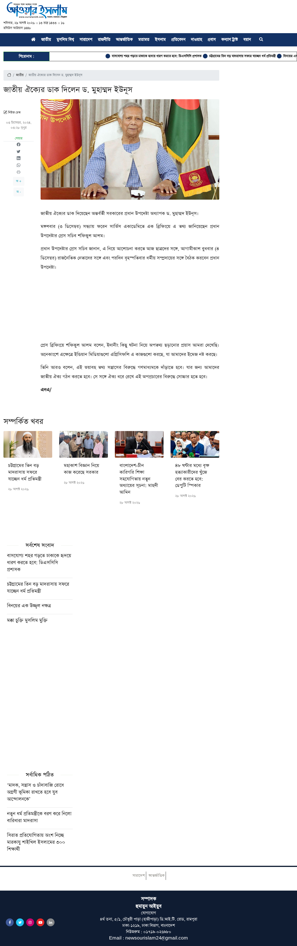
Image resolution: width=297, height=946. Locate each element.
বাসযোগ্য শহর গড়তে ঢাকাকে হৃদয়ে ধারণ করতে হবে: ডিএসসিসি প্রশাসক (141, 56)
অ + (18, 181)
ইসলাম (160, 39)
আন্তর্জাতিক (124, 39)
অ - (18, 192)
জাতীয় (46, 39)
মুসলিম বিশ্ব (65, 39)
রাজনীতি (104, 39)
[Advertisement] (130, 308)
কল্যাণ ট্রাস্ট (229, 39)
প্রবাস (212, 39)
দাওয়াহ (196, 39)
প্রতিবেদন (178, 39)
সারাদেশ (86, 39)
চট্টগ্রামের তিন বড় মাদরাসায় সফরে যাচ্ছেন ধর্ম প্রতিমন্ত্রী (227, 56)
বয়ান (247, 39)
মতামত (143, 39)
